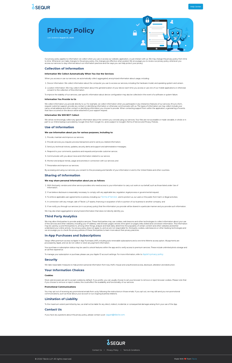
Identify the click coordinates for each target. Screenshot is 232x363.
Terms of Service (109, 197)
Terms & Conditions (131, 350)
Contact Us (97, 350)
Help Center (195, 7)
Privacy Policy (112, 350)
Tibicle (194, 359)
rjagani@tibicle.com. (115, 315)
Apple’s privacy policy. (153, 254)
